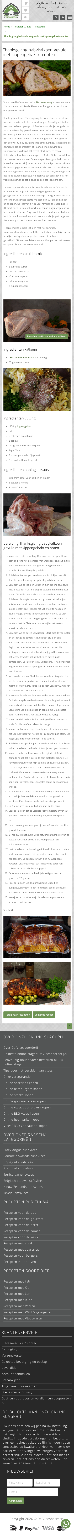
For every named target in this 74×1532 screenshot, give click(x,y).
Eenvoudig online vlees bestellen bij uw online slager (33, 1062)
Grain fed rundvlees (18, 1168)
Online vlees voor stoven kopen (27, 1107)
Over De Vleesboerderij (20, 1048)
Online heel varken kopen (22, 1120)
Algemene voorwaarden (19, 1386)
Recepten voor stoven (19, 1262)
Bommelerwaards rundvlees (24, 1156)
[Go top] (69, 1026)
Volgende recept (44, 1014)
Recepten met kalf (16, 1282)
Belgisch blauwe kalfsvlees (23, 1181)
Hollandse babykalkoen (22, 357)
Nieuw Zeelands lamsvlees (23, 1187)
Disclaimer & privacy (17, 1392)
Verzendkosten (13, 1356)
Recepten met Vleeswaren (22, 1318)
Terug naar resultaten (18, 1014)
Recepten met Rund (18, 1300)
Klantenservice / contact (20, 1343)
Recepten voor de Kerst (20, 1225)
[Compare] (25, 17)
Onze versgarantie (17, 1077)
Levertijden (10, 1368)
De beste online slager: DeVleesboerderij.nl (35, 1054)
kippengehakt (24, 426)
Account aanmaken (16, 1374)
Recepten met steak (18, 1243)
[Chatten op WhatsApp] (66, 1524)
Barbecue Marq (44, 102)
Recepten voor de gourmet (23, 1219)
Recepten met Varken (19, 1306)
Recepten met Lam (17, 1294)
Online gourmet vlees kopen (24, 1101)
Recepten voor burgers (20, 1256)
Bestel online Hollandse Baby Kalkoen (46, 336)
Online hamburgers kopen (22, 1089)
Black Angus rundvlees (20, 1150)
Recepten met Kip (16, 1288)
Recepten (40, 26)
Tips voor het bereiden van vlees (28, 1071)
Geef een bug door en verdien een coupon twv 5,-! (36, 1401)
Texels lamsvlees (16, 1193)
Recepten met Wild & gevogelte (27, 1312)
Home (7, 26)
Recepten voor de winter (21, 1237)
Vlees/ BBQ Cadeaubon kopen (25, 1126)
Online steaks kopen (18, 1095)
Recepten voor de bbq (19, 1213)
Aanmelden (15, 1500)
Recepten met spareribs (21, 1250)
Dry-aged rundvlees (18, 1162)
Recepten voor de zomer (21, 1231)
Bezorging (9, 1349)
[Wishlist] (25, 10)
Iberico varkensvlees (18, 1175)
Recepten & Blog (22, 26)
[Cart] (25, 3)
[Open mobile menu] (69, 17)
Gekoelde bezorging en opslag (24, 1362)
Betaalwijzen (11, 1380)
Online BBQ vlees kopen (21, 1114)
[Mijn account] (62, 17)
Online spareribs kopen (20, 1083)
